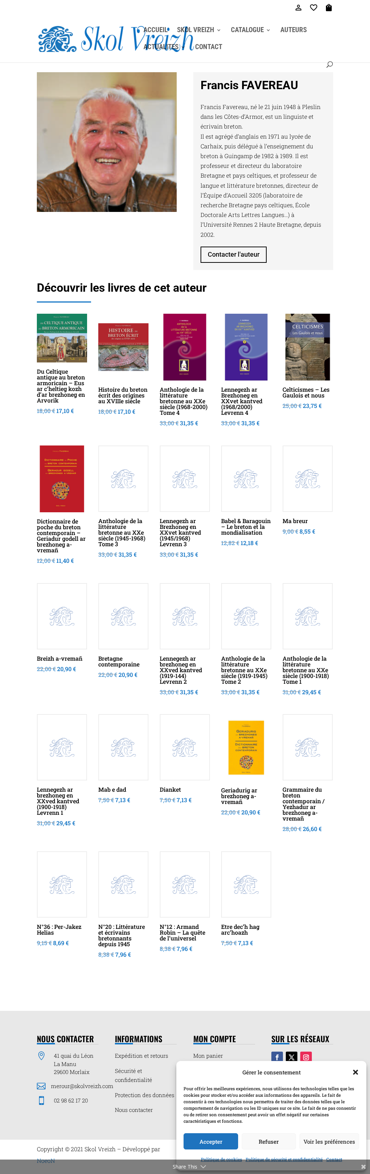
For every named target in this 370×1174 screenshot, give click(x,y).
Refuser (269, 1141)
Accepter (210, 1141)
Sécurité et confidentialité (133, 1075)
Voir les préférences (329, 1141)
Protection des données (144, 1095)
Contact (334, 1159)
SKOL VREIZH (195, 30)
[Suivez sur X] (291, 1057)
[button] (355, 1072)
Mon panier (208, 1055)
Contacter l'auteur (233, 254)
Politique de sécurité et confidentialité (284, 1159)
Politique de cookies (221, 1159)
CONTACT (208, 47)
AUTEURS (293, 30)
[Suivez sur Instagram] (306, 1057)
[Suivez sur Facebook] (277, 1057)
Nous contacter (134, 1109)
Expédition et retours (141, 1055)
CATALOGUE (247, 30)
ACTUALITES (160, 47)
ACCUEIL (155, 30)
